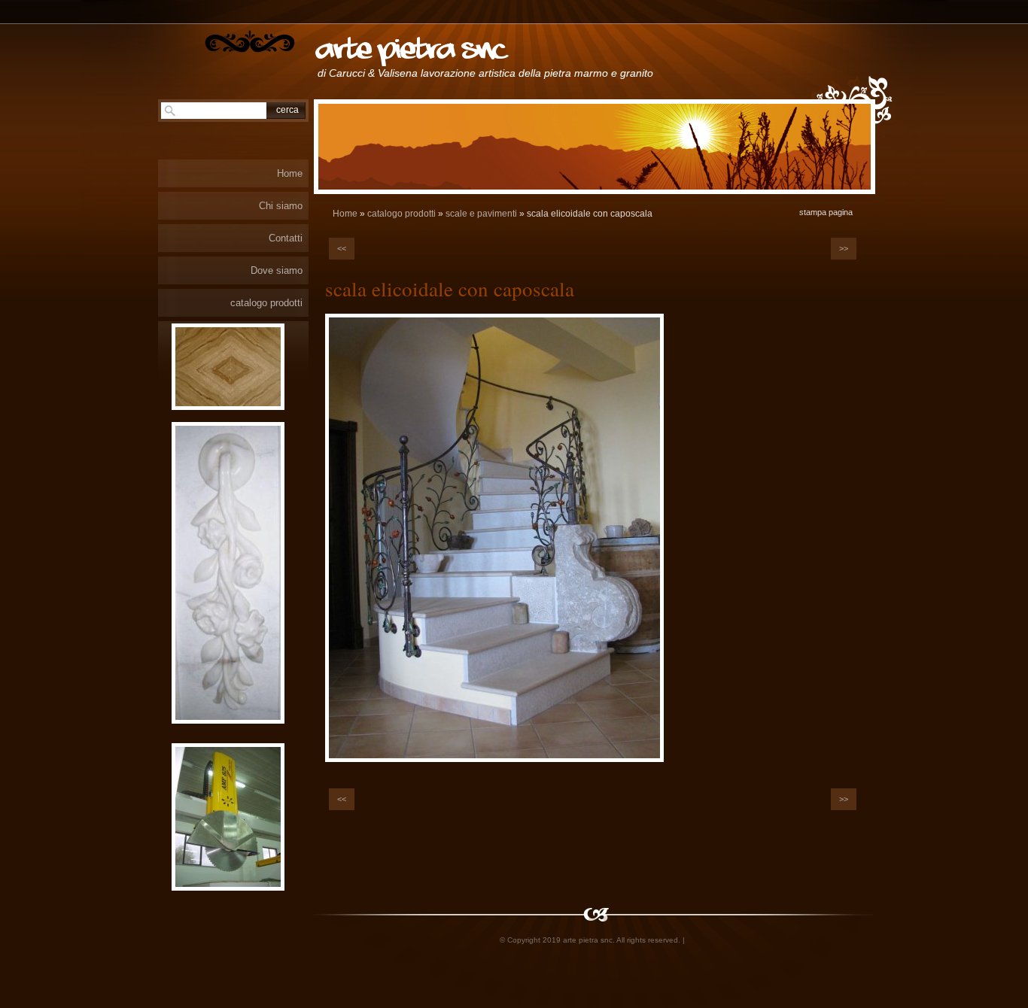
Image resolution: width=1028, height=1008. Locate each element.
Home (345, 213)
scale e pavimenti (481, 213)
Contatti (286, 238)
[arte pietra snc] (250, 41)
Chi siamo (281, 205)
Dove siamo (277, 270)
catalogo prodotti (401, 213)
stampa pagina (826, 212)
